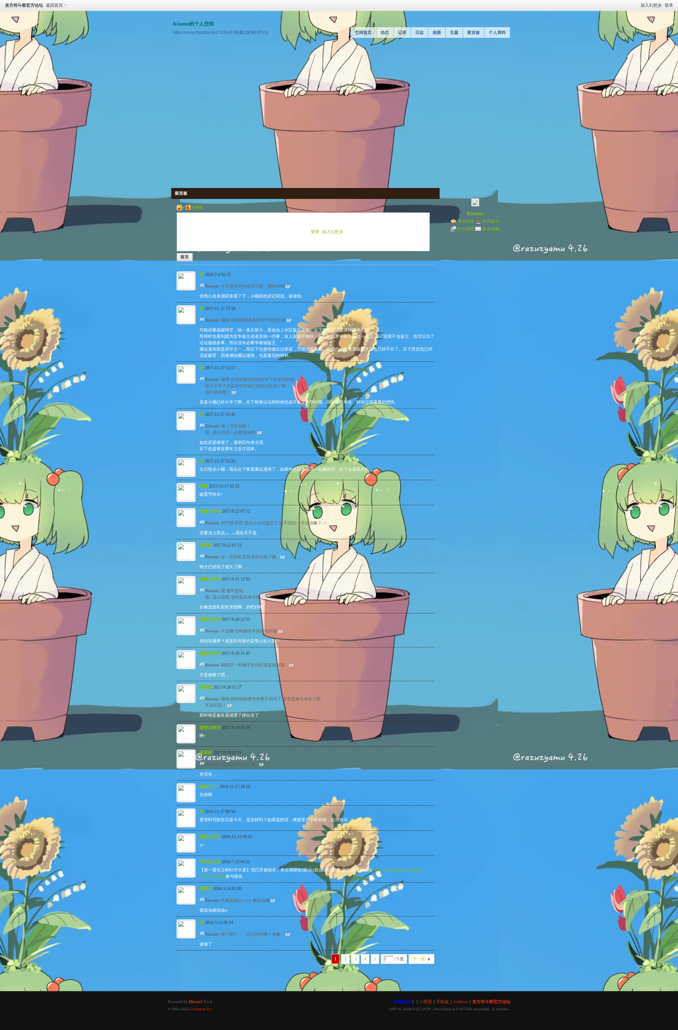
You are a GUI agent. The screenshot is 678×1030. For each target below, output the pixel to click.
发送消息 (490, 228)
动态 (385, 32)
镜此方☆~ (209, 786)
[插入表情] (180, 207)
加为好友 (466, 221)
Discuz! (195, 1001)
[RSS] (262, 32)
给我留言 (490, 221)
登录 (669, 5)
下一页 (418, 959)
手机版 (442, 1001)
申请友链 (402, 1001)
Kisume (475, 213)
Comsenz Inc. (201, 1009)
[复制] (250, 32)
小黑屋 (425, 1001)
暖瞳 (204, 486)
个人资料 (497, 32)
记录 (402, 32)
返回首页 (54, 5)
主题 (454, 32)
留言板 (473, 32)
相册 (437, 32)
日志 (419, 32)
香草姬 (206, 545)
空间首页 (363, 32)
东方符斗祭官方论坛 (24, 5)
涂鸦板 (197, 207)
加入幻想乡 (651, 5)
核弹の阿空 (210, 511)
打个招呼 (466, 228)
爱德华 (206, 888)
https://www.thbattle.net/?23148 (203, 32)
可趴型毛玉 (210, 861)
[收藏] (239, 32)
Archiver (460, 1001)
